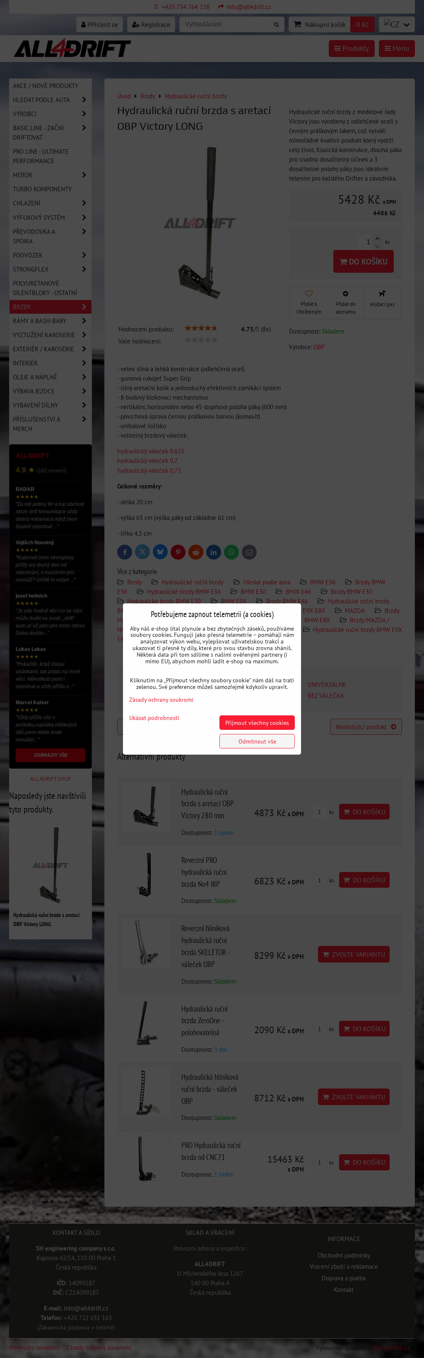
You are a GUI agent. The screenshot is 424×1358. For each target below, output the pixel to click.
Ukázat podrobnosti (154, 718)
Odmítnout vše (257, 741)
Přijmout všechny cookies (257, 723)
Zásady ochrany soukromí (161, 699)
